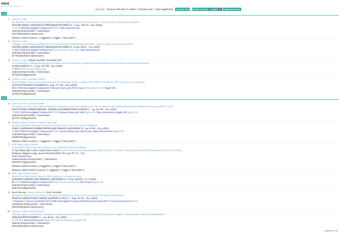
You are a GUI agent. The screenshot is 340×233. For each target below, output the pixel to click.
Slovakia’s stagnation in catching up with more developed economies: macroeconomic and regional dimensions (68, 195)
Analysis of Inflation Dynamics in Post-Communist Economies (54, 125)
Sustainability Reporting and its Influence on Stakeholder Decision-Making (49, 147)
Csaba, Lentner (19, 103)
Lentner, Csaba (19, 19)
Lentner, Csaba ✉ (37, 122)
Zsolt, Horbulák (36, 103)
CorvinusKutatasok (120, 201)
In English (214, 9)
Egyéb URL (110, 87)
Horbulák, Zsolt (36, 211)
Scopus (81, 87)
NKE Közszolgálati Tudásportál (36, 27)
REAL (57, 27)
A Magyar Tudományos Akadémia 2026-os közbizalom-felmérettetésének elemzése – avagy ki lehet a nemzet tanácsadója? (72, 44)
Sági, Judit (52, 122)
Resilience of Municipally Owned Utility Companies (46, 176)
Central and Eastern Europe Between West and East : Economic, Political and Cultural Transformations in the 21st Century (121, 150)
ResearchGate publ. (70, 49)
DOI (16, 27)
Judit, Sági (17, 144)
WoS (74, 87)
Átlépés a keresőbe (200, 9)
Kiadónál (19, 201)
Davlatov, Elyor (19, 122)
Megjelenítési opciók (232, 9)
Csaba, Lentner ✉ (36, 192)
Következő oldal (182, 9)
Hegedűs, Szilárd (37, 79)
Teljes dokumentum (70, 27)
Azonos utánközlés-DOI (38, 201)
